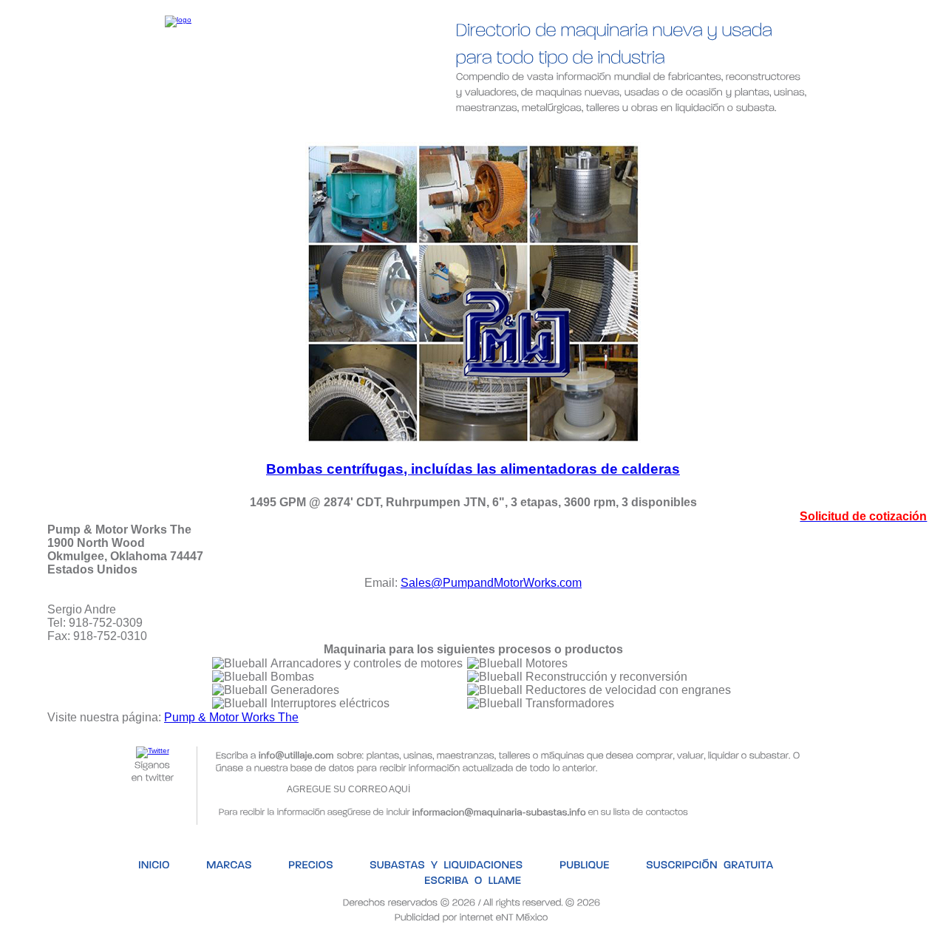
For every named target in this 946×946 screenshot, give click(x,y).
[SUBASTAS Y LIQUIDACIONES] (402, 131)
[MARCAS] (186, 131)
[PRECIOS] (269, 131)
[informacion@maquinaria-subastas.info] (499, 810)
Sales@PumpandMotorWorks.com (491, 582)
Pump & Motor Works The (231, 717)
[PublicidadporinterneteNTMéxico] (471, 916)
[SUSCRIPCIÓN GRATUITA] (660, 131)
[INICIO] (110, 131)
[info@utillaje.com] (296, 754)
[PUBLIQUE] (537, 131)
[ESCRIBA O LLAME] (805, 131)
